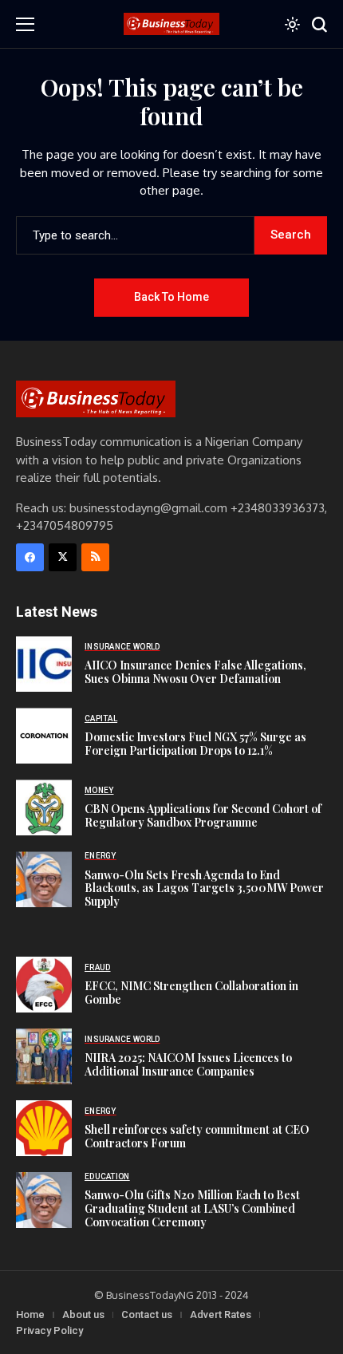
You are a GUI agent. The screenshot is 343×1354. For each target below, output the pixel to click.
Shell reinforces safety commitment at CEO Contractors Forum (197, 1136)
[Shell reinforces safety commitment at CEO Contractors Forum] (44, 1128)
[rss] (95, 557)
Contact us (146, 1314)
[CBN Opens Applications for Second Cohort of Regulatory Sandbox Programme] (44, 807)
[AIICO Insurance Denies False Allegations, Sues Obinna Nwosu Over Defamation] (44, 664)
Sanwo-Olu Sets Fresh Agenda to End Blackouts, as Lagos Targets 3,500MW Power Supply (204, 888)
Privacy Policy (49, 1330)
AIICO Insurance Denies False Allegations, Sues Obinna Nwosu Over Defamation (195, 671)
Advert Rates (220, 1314)
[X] (63, 557)
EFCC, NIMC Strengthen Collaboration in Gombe (191, 992)
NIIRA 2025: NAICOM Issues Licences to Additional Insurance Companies (188, 1064)
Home (30, 1314)
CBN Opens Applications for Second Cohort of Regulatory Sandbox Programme (203, 815)
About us (83, 1314)
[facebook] (30, 557)
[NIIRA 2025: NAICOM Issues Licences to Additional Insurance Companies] (44, 1056)
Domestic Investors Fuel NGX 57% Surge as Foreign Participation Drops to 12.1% (195, 743)
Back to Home (171, 296)
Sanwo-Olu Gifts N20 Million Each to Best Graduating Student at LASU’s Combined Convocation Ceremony (192, 1208)
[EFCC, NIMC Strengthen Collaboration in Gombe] (44, 985)
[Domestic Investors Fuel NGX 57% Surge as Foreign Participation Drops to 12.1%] (44, 736)
